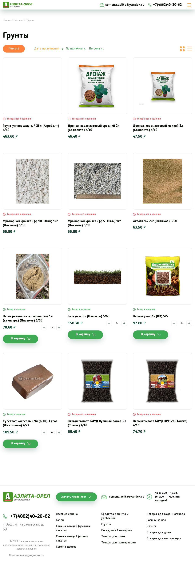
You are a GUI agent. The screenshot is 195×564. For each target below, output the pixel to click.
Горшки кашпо (156, 520)
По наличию (74, 48)
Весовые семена (67, 514)
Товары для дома (113, 536)
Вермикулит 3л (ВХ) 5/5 (150, 316)
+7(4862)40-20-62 (167, 4)
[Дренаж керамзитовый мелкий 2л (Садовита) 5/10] (162, 86)
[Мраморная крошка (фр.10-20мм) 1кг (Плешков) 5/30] (32, 181)
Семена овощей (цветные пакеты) (73, 528)
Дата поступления (46, 48)
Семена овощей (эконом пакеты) (72, 538)
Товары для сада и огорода (166, 514)
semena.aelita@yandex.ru (125, 4)
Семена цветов (66, 546)
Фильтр (14, 48)
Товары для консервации (118, 542)
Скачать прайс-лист (73, 496)
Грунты (106, 524)
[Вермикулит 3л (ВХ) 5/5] (162, 276)
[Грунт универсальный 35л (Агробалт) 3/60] (32, 86)
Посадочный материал (117, 530)
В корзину (18, 338)
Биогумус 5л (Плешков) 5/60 (88, 316)
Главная (7, 20)
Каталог (19, 20)
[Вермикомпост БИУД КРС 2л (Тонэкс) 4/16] (162, 381)
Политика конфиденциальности (26, 555)
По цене (94, 48)
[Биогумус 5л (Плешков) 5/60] (97, 276)
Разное (152, 526)
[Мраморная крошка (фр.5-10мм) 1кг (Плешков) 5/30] (97, 181)
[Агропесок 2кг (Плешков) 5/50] (162, 181)
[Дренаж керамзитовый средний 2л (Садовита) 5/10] (97, 86)
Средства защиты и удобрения (115, 516)
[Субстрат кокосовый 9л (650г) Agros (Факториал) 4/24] (32, 381)
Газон (60, 520)
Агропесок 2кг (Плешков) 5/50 (155, 221)
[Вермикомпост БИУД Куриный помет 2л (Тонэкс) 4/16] (97, 381)
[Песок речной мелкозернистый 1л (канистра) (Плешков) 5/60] (32, 276)
